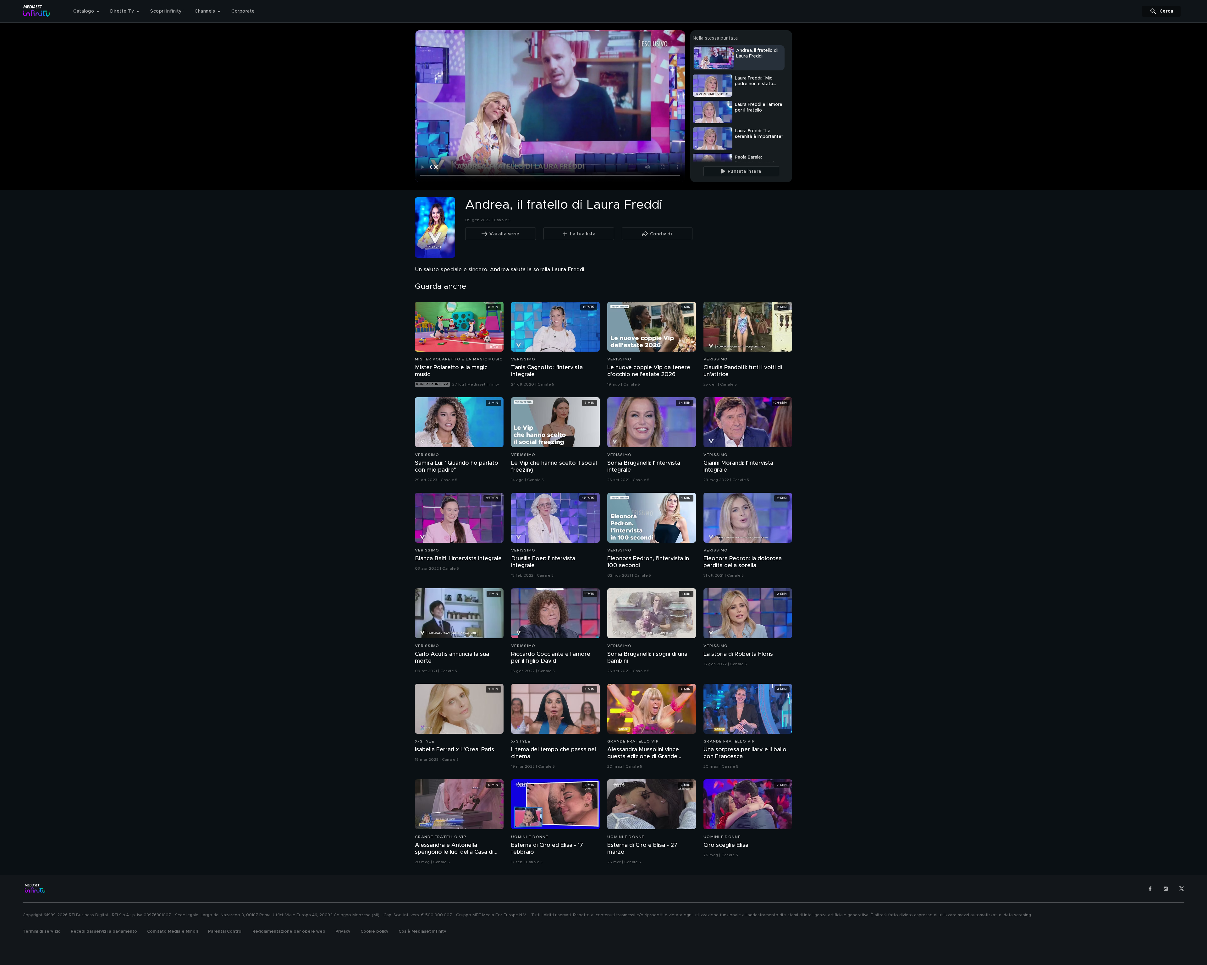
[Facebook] (1150, 888)
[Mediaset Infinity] (37, 11)
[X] (1181, 888)
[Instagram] (1166, 888)
